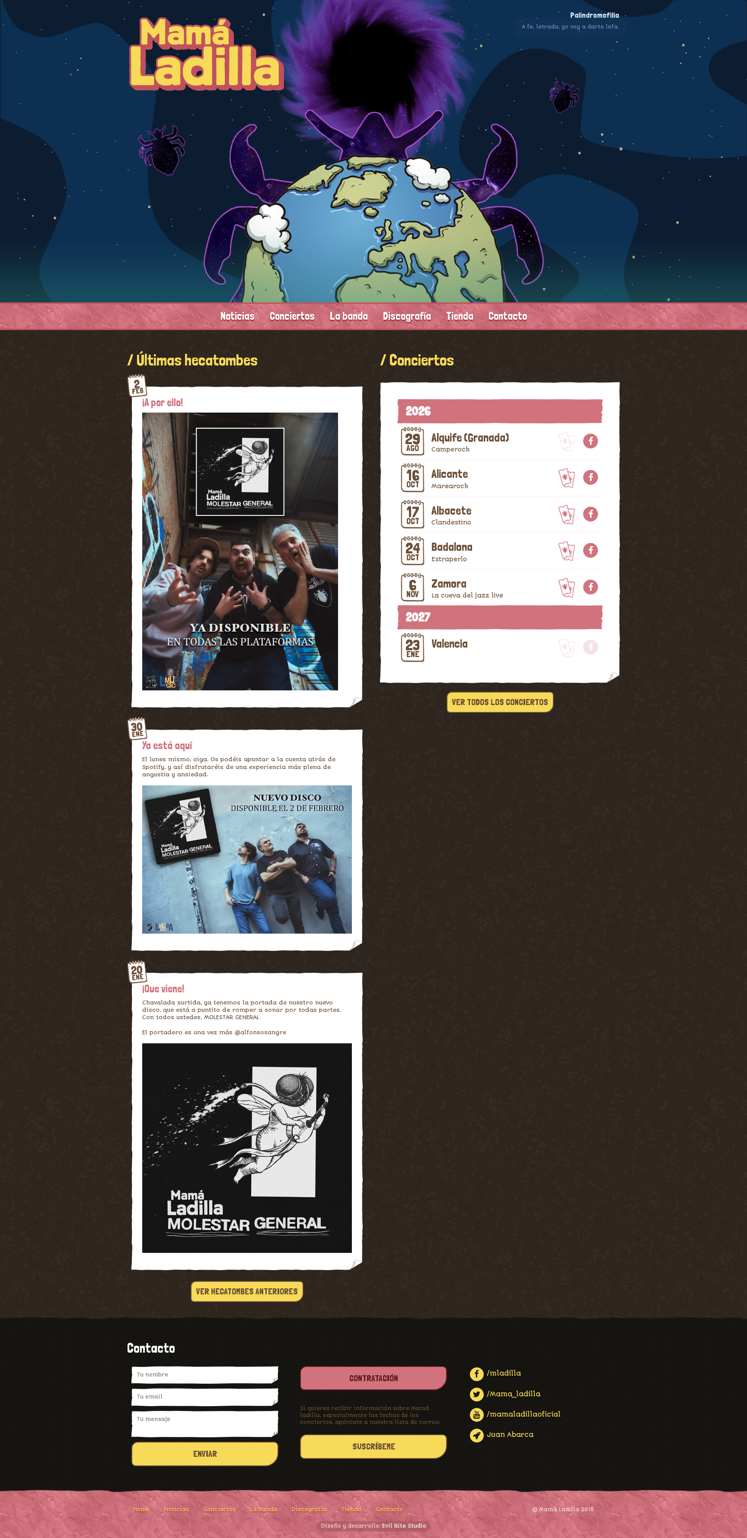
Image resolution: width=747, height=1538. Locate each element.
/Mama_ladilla (512, 1394)
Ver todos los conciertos (500, 702)
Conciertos (292, 316)
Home (142, 1509)
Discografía (407, 316)
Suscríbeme (373, 1446)
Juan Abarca (509, 1435)
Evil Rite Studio (404, 1526)
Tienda (459, 316)
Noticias (237, 316)
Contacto (507, 316)
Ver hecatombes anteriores (247, 1291)
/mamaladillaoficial (523, 1414)
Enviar (205, 1454)
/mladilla (503, 1373)
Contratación (373, 1378)
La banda (349, 316)
